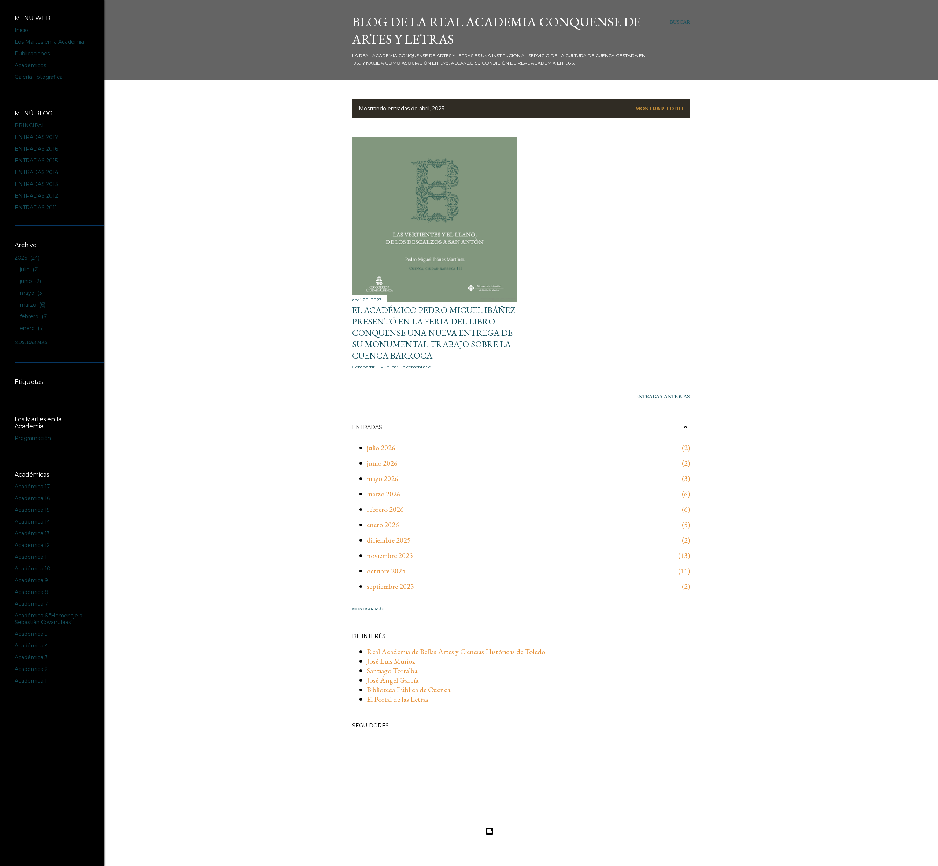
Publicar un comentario (405, 367)
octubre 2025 (386, 571)
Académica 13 (32, 533)
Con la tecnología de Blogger (527, 831)
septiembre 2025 (390, 586)
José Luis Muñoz (391, 661)
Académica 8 (31, 592)
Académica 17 (32, 486)
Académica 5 (31, 634)
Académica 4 (31, 645)
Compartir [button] (363, 367)
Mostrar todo (659, 108)
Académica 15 (32, 510)
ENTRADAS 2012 (36, 195)
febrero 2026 (385, 509)
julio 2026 (381, 447)
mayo (31, 293)
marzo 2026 (383, 494)
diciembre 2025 (389, 540)
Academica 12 (32, 545)
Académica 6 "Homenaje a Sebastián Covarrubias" (48, 618)
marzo (32, 304)
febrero (33, 316)
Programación (33, 438)
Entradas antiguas (662, 396)
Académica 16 (32, 498)
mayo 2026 (382, 478)
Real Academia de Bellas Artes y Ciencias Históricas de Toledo (456, 651)
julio (28, 269)
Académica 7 (31, 604)
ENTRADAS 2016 (36, 149)
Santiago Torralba (392, 670)
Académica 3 (31, 657)
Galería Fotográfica (39, 77)
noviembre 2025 (390, 555)
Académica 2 (31, 669)
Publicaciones (32, 53)
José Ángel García (392, 680)
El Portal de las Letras (397, 699)
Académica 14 (32, 521)
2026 (26, 257)
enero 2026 (383, 524)
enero (31, 328)
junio (30, 281)
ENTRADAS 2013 (36, 184)
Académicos (30, 65)
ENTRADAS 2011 (36, 207)
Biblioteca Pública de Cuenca (408, 689)
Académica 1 (31, 681)
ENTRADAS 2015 (36, 160)
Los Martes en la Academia (49, 41)
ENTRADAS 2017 (36, 137)
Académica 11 (32, 557)
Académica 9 (31, 580)
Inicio (21, 30)
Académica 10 (33, 568)
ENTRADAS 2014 (36, 172)
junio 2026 (382, 463)
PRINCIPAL (30, 125)
